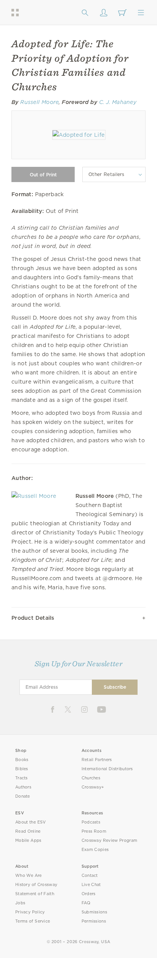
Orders (89, 893)
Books (22, 759)
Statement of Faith (34, 893)
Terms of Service (32, 921)
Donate (22, 796)
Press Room (94, 831)
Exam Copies (95, 849)
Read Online (28, 831)
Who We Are (28, 875)
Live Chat (91, 884)
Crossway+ (93, 787)
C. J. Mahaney (118, 102)
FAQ (86, 902)
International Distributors (107, 768)
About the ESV (30, 822)
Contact (90, 875)
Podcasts (91, 822)
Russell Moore (39, 102)
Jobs (20, 902)
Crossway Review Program (110, 840)
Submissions (94, 912)
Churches (91, 778)
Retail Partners (97, 759)
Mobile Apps (28, 840)
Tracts (21, 778)
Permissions (94, 921)
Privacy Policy (30, 912)
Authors (23, 787)
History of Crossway (36, 884)
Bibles (21, 768)
